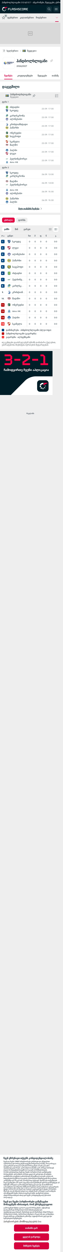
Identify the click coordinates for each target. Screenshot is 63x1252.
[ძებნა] (49, 9)
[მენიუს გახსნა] (56, 9)
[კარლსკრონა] (9, 286)
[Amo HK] (9, 311)
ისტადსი (17, 273)
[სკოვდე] (9, 241)
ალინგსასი (18, 254)
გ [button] (55, 236)
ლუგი (15, 247)
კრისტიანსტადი (18, 292)
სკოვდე (16, 241)
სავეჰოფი (17, 266)
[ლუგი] (9, 248)
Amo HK (16, 311)
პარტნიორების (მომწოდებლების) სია (22, 1221)
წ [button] (46, 236)
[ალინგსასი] (9, 254)
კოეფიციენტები (25, 75)
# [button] (2, 236)
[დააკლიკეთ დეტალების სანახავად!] (30, 109)
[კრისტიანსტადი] (9, 292)
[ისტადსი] (9, 273)
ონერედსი (18, 304)
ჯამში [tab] (6, 229)
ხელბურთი (12, 51)
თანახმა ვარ (31, 1228)
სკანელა (17, 324)
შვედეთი (31, 51)
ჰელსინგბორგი (18, 279)
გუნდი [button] (10, 236)
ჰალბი (16, 317)
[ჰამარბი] (9, 260)
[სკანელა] (9, 324)
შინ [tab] (16, 229)
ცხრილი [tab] (8, 220)
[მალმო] (9, 298)
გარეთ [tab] (27, 229)
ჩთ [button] (29, 236)
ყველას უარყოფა (31, 1237)
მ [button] (35, 236)
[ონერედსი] (9, 305)
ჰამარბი (16, 260)
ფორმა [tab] (21, 220)
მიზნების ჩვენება (31, 1246)
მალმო (16, 298)
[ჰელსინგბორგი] (9, 279)
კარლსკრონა (18, 285)
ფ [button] (40, 236)
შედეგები (42, 75)
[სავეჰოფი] (9, 267)
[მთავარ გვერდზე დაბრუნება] (18, 9)
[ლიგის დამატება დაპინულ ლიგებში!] (51, 61)
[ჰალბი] (9, 317)
